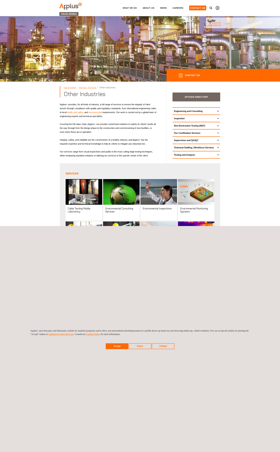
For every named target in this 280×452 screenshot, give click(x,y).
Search (211, 8)
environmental (95, 112)
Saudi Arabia (70, 87)
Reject (140, 346)
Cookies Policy (93, 334)
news (163, 8)
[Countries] (217, 8)
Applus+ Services (87, 87)
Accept (117, 346)
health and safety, (75, 112)
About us (148, 8)
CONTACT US (192, 75)
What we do (130, 8)
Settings (163, 346)
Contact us (197, 8)
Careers (178, 8)
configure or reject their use (61, 334)
